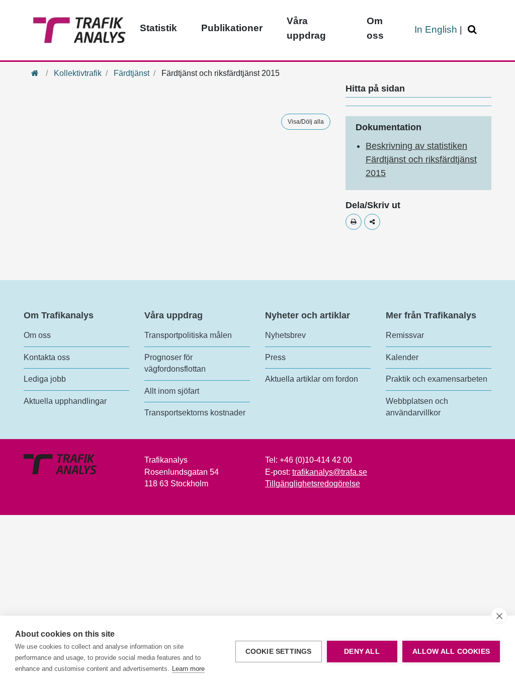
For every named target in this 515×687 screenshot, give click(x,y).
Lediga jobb (45, 379)
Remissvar (405, 335)
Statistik (158, 28)
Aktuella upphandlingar (65, 401)
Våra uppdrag (306, 28)
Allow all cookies (451, 651)
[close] (499, 615)
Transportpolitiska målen (188, 335)
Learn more (188, 668)
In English (435, 29)
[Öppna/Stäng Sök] (474, 30)
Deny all (362, 651)
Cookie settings (278, 651)
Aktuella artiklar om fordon (311, 379)
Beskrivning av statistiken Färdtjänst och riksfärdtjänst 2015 (421, 159)
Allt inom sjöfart (171, 391)
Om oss (375, 28)
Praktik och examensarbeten (436, 379)
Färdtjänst (131, 73)
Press (275, 357)
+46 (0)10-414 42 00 (316, 460)
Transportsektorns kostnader (194, 412)
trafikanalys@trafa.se (329, 472)
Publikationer (232, 28)
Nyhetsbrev (285, 335)
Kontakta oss (47, 357)
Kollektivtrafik (78, 73)
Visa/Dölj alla (306, 121)
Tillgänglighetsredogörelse (312, 483)
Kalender (402, 357)
